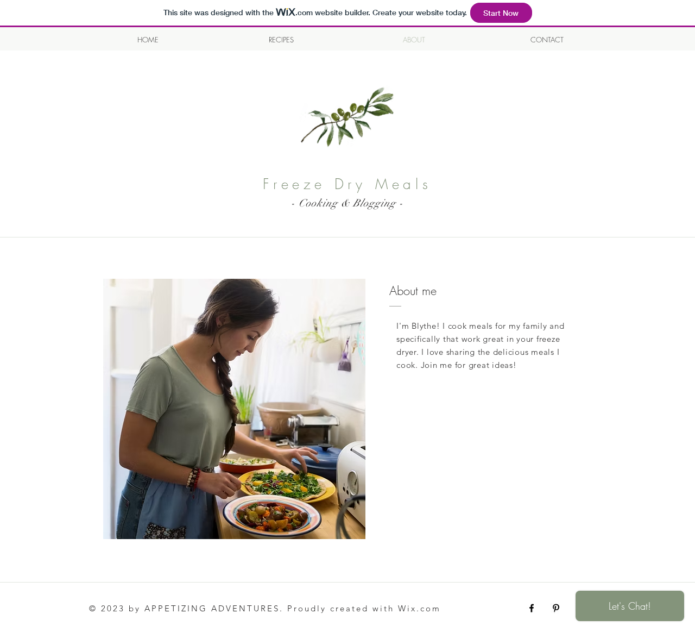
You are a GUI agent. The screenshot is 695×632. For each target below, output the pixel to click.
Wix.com (419, 608)
